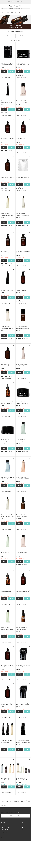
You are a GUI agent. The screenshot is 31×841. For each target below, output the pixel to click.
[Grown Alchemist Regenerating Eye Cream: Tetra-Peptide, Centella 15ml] (23, 391)
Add (11, 72)
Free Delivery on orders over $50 (15, 2)
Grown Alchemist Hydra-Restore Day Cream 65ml (7, 214)
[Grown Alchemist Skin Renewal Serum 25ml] (8, 579)
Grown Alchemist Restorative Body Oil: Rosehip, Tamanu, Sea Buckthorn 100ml (6, 252)
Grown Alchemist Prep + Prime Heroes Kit (7, 779)
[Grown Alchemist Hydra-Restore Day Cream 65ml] (8, 203)
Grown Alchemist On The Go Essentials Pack (7, 741)
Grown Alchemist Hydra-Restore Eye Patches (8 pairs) (7, 63)
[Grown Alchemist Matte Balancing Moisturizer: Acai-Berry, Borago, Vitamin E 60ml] (8, 504)
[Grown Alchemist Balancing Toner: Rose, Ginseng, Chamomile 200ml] (23, 240)
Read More (3, 805)
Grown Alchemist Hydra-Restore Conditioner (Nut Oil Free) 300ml (8, 703)
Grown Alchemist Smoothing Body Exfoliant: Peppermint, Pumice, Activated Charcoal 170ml (7, 628)
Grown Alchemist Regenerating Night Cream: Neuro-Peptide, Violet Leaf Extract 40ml (23, 63)
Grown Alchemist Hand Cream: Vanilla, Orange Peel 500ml (7, 176)
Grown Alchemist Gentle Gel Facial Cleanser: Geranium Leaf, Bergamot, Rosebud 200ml (22, 289)
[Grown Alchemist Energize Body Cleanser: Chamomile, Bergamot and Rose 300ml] (8, 654)
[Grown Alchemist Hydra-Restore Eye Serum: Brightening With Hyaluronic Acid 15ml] (23, 617)
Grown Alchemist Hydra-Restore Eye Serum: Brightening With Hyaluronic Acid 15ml (23, 628)
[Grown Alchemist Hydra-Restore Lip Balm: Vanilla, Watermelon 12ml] (8, 90)
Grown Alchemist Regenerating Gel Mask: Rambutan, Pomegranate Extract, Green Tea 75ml (22, 440)
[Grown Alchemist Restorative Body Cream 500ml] (8, 353)
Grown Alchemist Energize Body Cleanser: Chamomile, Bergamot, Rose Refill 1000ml (23, 703)
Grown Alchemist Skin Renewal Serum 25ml (6, 590)
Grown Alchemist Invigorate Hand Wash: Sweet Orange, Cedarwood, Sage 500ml (7, 139)
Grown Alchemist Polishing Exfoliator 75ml (7, 477)
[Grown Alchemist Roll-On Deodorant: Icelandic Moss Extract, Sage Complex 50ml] (23, 315)
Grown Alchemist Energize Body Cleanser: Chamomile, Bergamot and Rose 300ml (7, 666)
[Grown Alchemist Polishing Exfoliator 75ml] (8, 466)
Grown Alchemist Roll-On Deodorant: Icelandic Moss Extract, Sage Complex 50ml (23, 327)
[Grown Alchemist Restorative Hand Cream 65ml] (8, 278)
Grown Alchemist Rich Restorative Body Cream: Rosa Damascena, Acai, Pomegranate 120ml (22, 477)
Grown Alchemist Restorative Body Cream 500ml (7, 365)
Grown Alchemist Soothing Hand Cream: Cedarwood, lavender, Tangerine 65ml (22, 365)
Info (4, 72)
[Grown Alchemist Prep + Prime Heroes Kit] (8, 767)
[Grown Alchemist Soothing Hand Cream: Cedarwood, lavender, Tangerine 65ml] (23, 353)
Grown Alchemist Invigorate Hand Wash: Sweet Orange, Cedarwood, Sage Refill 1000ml (23, 666)
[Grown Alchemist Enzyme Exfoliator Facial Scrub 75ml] (23, 729)
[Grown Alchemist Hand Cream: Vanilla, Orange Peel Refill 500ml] (23, 165)
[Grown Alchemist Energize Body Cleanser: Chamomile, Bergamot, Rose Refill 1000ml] (23, 692)
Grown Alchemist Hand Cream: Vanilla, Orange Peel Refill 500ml (23, 176)
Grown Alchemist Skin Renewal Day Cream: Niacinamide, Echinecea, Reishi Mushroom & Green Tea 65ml (7, 553)
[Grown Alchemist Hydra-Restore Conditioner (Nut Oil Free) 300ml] (8, 692)
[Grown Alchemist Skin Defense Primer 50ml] (23, 90)
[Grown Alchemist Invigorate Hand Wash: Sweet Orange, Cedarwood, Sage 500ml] (8, 127)
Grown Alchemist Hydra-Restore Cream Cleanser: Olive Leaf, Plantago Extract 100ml (7, 327)
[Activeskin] (15, 5)
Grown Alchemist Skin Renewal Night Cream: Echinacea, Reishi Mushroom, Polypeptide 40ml (6, 440)
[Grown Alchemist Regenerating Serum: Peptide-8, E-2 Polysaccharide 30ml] (23, 504)
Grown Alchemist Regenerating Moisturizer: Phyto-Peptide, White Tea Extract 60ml (22, 214)
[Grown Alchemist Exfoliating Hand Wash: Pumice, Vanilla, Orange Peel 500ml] (23, 579)
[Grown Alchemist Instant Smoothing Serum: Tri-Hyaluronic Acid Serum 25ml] (8, 391)
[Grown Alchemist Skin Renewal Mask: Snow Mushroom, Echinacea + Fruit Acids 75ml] (23, 541)
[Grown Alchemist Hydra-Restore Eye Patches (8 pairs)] (8, 52)
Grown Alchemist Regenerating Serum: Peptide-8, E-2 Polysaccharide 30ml (21, 515)
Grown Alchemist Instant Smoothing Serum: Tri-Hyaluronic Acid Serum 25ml (8, 402)
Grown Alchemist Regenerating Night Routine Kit (23, 779)
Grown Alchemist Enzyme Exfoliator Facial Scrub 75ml (23, 741)
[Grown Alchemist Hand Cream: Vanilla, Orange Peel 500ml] (8, 165)
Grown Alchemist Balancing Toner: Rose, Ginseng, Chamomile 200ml (23, 252)
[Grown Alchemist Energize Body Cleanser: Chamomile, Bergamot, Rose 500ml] (23, 127)
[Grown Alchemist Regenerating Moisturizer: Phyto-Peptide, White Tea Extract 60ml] (23, 203)
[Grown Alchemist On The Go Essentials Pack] (8, 729)
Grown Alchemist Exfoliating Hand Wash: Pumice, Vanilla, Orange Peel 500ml (23, 590)
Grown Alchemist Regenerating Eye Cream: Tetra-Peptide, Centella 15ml (22, 402)
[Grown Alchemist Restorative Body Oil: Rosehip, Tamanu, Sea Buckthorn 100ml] (8, 240)
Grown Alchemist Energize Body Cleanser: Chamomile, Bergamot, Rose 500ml (23, 139)
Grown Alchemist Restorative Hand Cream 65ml (7, 289)
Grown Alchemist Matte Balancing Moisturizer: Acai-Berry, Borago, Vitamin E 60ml (7, 515)
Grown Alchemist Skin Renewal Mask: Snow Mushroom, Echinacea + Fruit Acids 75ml (23, 553)
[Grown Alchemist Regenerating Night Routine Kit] (23, 767)
